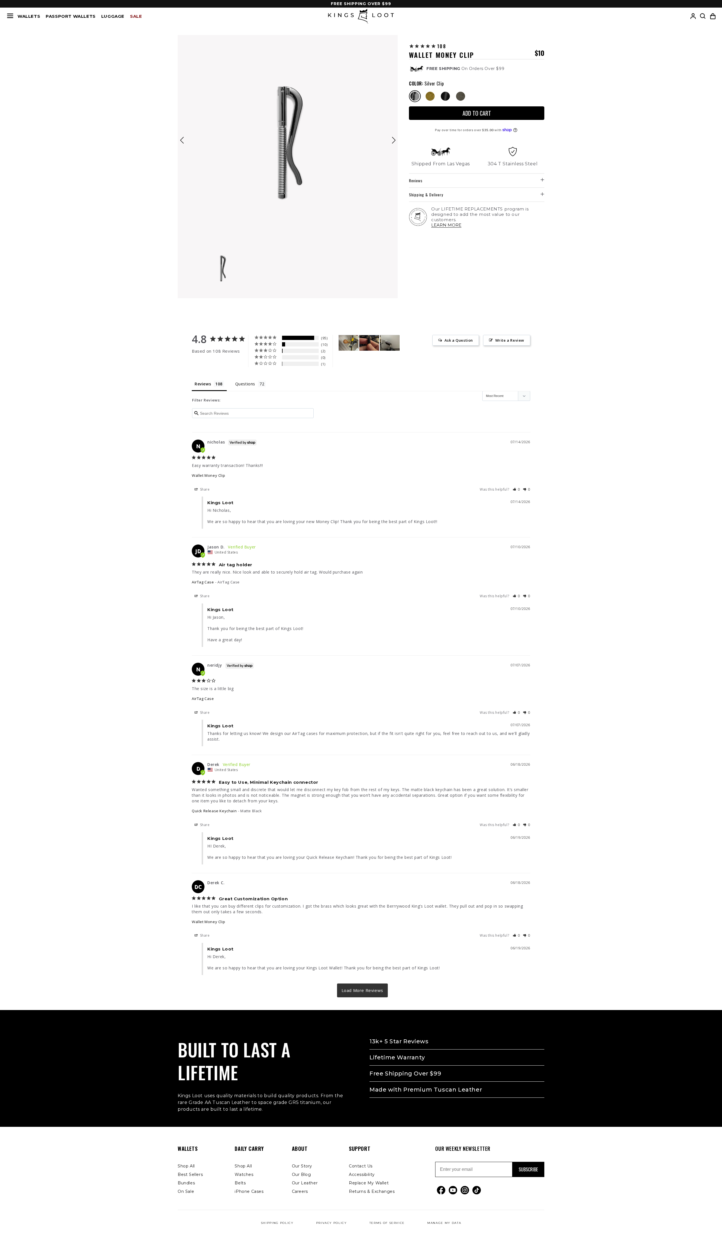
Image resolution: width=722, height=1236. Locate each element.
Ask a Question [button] (458, 340)
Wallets (28, 16)
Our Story (302, 1166)
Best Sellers (190, 1174)
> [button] (362, 990)
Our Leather (305, 1182)
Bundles (186, 1182)
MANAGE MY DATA (444, 1223)
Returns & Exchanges (372, 1191)
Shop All (186, 1166)
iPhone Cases (249, 1191)
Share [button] (204, 489)
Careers (300, 1191)
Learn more (446, 225)
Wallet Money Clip (208, 475)
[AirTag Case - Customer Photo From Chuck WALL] (348, 343)
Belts (240, 1182)
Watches (244, 1174)
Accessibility (362, 1174)
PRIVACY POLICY (331, 1223)
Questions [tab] (245, 384)
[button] (712, 16)
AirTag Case (203, 582)
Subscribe (528, 1169)
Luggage (112, 16)
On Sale (186, 1191)
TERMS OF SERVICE (387, 1223)
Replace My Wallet (369, 1182)
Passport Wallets (71, 16)
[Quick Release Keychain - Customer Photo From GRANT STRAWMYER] (369, 343)
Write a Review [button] (509, 340)
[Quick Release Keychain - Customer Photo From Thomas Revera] (390, 343)
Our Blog (301, 1174)
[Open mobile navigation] (10, 16)
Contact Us (361, 1166)
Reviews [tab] (203, 384)
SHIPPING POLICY (277, 1223)
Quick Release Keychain (214, 810)
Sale (136, 16)
